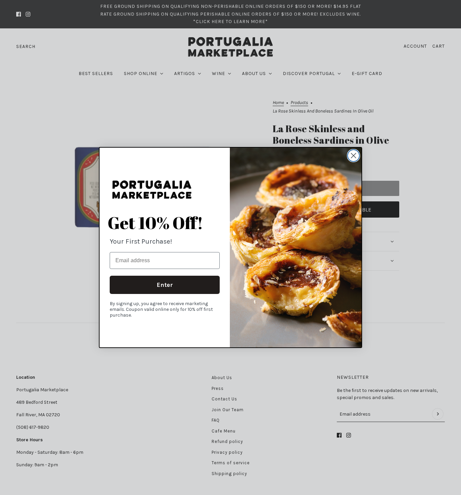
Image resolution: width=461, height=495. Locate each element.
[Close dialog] (353, 156)
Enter (165, 285)
